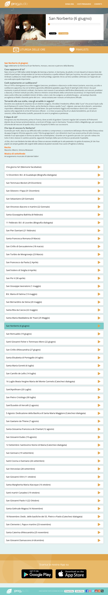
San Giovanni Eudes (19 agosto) (21, 437)
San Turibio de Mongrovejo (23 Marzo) (24, 254)
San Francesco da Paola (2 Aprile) (22, 262)
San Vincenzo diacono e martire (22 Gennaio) (28, 206)
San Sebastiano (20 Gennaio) (20, 198)
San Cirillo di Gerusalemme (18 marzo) (24, 246)
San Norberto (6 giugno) (17, 325)
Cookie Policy (79, 591)
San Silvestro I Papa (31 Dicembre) (22, 190)
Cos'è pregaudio (84, 4)
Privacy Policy (69, 591)
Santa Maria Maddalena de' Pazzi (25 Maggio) (28, 317)
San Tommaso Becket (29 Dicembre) (23, 182)
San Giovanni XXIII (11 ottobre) (21, 476)
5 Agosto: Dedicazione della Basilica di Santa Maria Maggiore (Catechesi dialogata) (46, 413)
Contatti (98, 4)
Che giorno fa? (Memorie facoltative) (23, 167)
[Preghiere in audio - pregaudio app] (16, 4)
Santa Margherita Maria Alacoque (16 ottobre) (28, 484)
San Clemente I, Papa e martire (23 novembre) (28, 524)
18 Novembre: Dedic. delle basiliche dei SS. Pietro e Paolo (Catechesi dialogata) (44, 516)
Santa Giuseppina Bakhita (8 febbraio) (24, 214)
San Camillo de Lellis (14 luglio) (21, 373)
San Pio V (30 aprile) (15, 278)
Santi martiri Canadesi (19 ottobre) (23, 492)
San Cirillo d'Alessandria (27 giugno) (23, 349)
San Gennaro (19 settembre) (20, 453)
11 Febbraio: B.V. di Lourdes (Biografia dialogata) (29, 222)
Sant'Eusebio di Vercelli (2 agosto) (22, 405)
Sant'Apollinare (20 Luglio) (18, 389)
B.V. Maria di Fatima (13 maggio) (21, 294)
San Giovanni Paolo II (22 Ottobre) (22, 500)
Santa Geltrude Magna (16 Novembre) (24, 508)
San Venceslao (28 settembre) (20, 468)
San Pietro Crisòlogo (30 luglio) (21, 397)
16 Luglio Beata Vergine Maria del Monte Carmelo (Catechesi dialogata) (40, 381)
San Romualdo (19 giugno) (19, 333)
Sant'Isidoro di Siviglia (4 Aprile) (21, 270)
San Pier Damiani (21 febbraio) (21, 230)
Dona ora (69, 4)
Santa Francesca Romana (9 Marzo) (23, 238)
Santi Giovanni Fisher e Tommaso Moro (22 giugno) (31, 341)
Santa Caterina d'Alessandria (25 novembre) (27, 532)
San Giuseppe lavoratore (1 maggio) (23, 286)
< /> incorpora (63, 33)
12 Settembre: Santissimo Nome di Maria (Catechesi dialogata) (36, 445)
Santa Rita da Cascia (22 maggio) (22, 310)
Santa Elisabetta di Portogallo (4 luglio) (24, 357)
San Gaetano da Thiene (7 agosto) (22, 421)
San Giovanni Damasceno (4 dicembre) (25, 540)
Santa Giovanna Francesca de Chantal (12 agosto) (30, 429)
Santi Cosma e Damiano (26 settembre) (25, 460)
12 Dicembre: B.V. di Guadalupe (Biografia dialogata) (31, 174)
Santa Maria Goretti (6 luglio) (20, 365)
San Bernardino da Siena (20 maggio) (24, 302)
